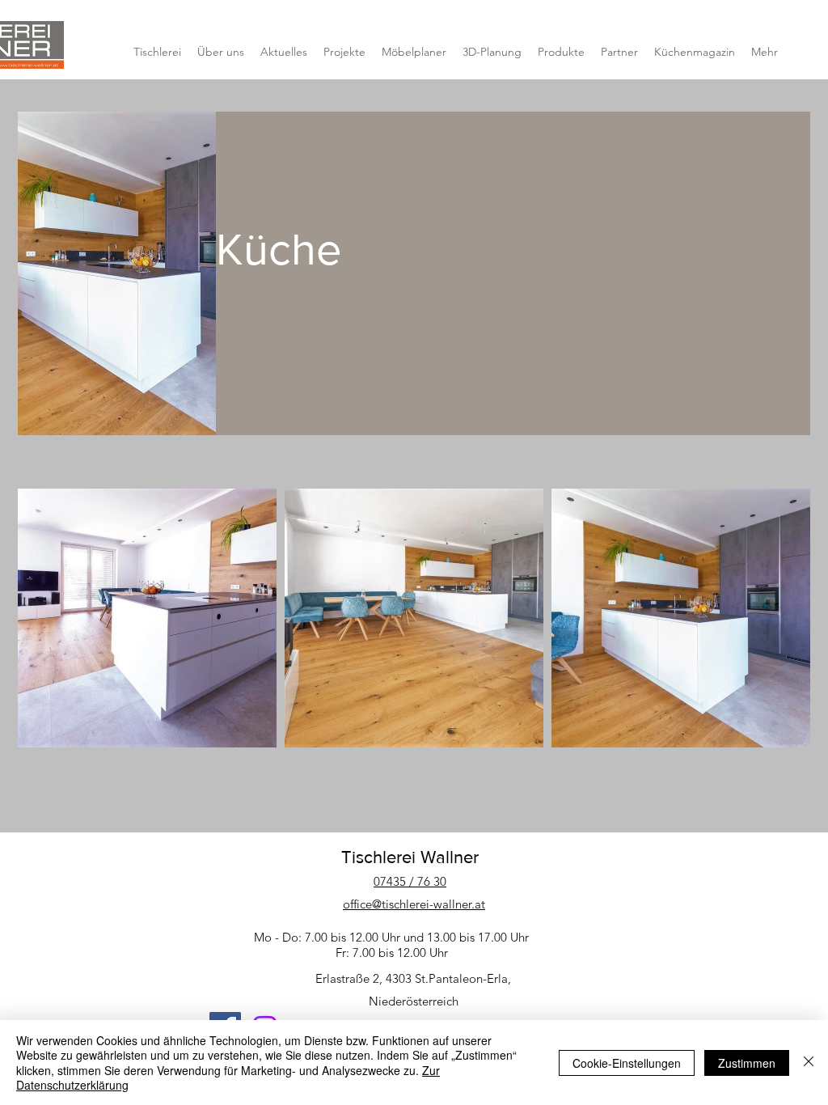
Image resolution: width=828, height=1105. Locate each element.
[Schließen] (808, 1062)
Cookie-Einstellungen (626, 1063)
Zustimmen (746, 1063)
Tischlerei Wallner (410, 857)
